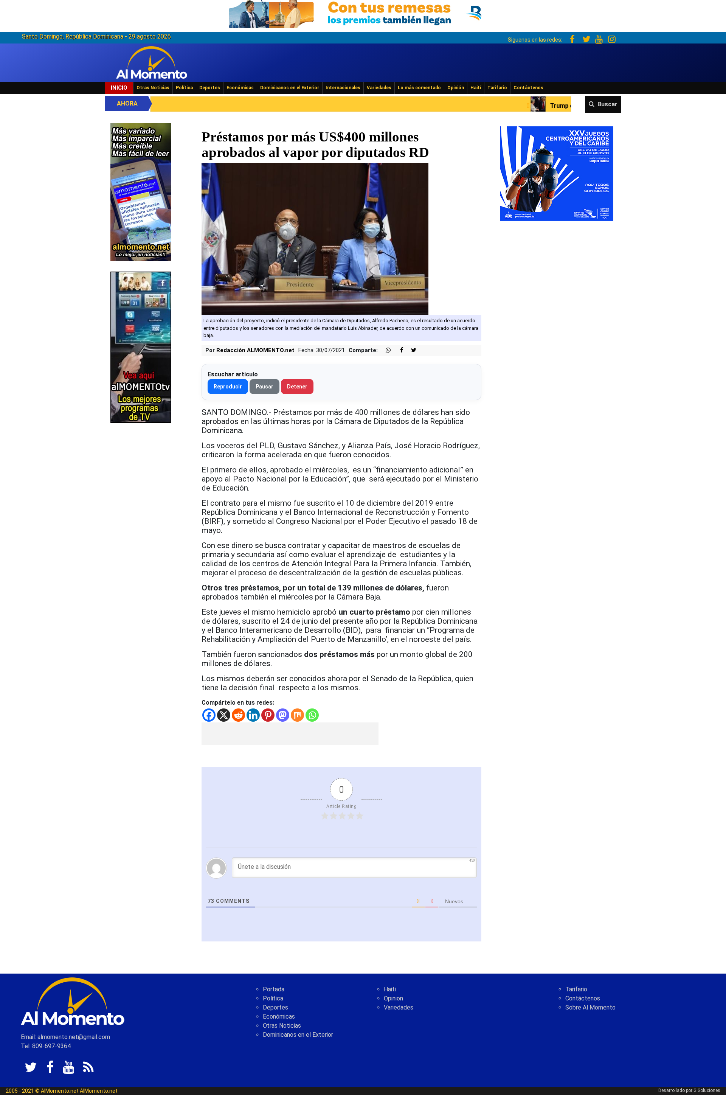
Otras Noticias (153, 87)
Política (184, 87)
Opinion (393, 998)
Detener (297, 387)
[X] (223, 715)
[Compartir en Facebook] (397, 350)
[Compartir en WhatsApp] (385, 350)
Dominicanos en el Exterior (289, 87)
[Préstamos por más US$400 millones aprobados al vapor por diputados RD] (315, 238)
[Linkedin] (253, 715)
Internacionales (343, 87)
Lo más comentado (419, 87)
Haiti (390, 989)
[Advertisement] (290, 733)
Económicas (240, 87)
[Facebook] (209, 715)
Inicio (119, 87)
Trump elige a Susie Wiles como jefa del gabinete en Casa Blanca (561, 105)
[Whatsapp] (312, 715)
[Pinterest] (268, 715)
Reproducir (228, 387)
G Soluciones (706, 1090)
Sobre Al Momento (590, 1007)
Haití (475, 87)
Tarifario (497, 87)
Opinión (455, 87)
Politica (273, 998)
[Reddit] (238, 715)
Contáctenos (528, 87)
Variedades (379, 87)
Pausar (264, 387)
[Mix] (297, 715)
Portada (273, 989)
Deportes (209, 87)
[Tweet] (410, 350)
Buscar (607, 104)
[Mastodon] (282, 715)
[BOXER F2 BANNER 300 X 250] (556, 173)
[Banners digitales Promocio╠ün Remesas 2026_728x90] (363, 12)
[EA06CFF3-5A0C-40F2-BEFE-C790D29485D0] (140, 346)
